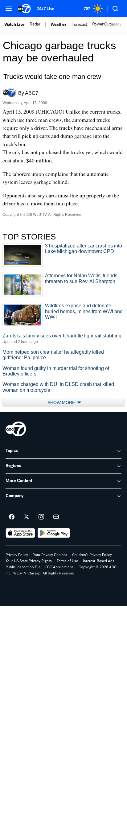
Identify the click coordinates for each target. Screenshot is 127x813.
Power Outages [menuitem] (105, 24)
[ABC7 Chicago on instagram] (41, 517)
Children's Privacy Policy (92, 555)
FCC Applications (59, 567)
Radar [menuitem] (35, 24)
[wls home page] (16, 429)
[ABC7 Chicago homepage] (24, 9)
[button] (8, 8)
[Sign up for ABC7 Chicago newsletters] (56, 517)
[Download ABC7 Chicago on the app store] (20, 533)
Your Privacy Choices (50, 555)
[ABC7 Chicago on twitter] (26, 517)
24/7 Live (46, 9)
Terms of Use (67, 561)
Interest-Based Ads (98, 561)
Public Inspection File (23, 567)
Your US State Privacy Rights (29, 561)
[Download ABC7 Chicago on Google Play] (54, 533)
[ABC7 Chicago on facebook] (12, 517)
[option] (17, 24)
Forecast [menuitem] (79, 24)
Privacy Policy (17, 555)
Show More (61, 402)
